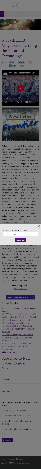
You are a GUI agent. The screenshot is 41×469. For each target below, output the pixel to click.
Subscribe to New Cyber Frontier (16, 230)
